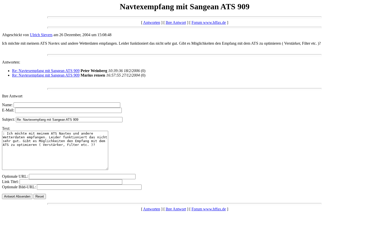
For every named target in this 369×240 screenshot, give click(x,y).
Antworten (151, 22)
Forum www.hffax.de (209, 22)
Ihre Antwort (176, 22)
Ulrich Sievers (41, 35)
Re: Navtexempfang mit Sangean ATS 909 (46, 71)
